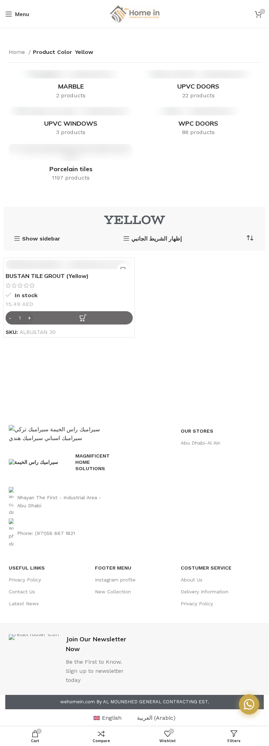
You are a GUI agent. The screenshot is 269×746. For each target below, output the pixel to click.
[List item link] (60, 501)
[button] (69, 318)
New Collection (113, 591)
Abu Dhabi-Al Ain (200, 443)
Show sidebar (41, 239)
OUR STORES (197, 431)
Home (18, 52)
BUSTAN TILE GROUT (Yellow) (47, 275)
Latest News (24, 603)
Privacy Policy (25, 580)
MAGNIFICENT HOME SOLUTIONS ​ (92, 462)
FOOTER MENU (113, 568)
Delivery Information (204, 591)
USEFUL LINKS (27, 568)
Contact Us (22, 591)
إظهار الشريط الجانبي (156, 239)
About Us (191, 580)
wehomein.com (77, 701)
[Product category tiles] (71, 165)
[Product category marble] (71, 87)
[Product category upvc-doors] (198, 87)
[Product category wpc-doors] (198, 123)
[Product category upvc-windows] (71, 123)
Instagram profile (115, 580)
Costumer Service (206, 568)
